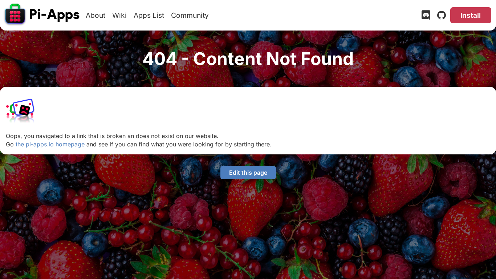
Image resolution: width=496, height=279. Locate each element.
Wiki (119, 15)
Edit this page (248, 172)
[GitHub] (441, 16)
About (95, 15)
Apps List (149, 15)
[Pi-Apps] (42, 15)
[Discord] (426, 16)
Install (470, 15)
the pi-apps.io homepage (50, 144)
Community (190, 15)
